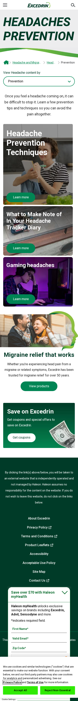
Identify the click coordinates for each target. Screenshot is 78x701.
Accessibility (39, 554)
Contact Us (37, 580)
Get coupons (21, 437)
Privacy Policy (37, 527)
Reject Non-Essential (58, 690)
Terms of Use (35, 682)
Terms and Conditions (37, 536)
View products (39, 386)
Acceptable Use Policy (39, 563)
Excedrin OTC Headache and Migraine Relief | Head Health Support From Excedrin (6, 63)
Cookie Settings (9, 699)
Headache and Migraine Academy (28, 62)
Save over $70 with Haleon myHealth (33, 594)
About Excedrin (39, 518)
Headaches (52, 62)
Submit (73, 5)
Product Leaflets (37, 545)
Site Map (39, 572)
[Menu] (5, 5)
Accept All (20, 690)
